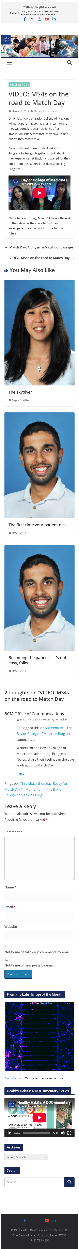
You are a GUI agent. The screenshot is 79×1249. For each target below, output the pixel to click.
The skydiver (20, 392)
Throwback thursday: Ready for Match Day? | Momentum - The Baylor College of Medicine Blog (35, 789)
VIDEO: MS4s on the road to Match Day (40, 258)
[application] (39, 1117)
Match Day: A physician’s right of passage (41, 247)
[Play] (10, 1133)
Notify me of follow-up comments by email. (37, 952)
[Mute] (63, 1133)
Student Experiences (45, 111)
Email (9, 907)
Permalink (61, 719)
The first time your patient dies (38, 525)
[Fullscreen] (69, 1133)
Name (10, 887)
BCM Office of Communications (34, 713)
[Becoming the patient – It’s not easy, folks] (39, 548)
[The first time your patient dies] (39, 415)
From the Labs (14, 1078)
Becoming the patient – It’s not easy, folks (37, 660)
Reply (20, 774)
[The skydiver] (39, 282)
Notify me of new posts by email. (29, 965)
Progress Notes (19, 84)
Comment (13, 832)
